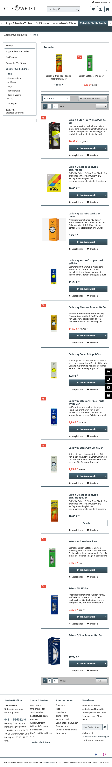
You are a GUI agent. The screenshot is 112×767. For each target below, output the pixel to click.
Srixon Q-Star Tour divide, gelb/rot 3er (83, 168)
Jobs (58, 708)
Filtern (50, 98)
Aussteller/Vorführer (16, 63)
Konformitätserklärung (41, 733)
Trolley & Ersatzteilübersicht (15, 111)
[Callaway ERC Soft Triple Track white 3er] (54, 417)
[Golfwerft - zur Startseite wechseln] (19, 8)
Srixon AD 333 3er (79, 588)
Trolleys (10, 45)
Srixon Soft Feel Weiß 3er (91, 75)
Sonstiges (12, 103)
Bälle (9, 73)
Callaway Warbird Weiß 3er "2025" (84, 215)
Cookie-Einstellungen (66, 729)
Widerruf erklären (41, 742)
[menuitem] (63, 9)
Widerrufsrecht (37, 722)
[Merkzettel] (93, 9)
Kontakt (34, 719)
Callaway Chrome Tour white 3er (88, 307)
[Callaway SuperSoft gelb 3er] (54, 370)
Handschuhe (13, 90)
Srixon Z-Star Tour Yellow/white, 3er (87, 121)
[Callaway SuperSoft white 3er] (54, 464)
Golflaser (11, 82)
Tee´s (10, 99)
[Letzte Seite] (55, 106)
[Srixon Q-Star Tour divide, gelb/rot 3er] (54, 183)
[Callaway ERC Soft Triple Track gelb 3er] (54, 276)
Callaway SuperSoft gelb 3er (85, 354)
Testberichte (62, 715)
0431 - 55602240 (15, 719)
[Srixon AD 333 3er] (54, 604)
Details (86, 523)
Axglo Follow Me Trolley (17, 51)
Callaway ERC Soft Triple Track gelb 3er (86, 262)
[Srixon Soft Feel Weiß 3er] (91, 63)
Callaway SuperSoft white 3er (86, 447)
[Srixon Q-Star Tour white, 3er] (54, 651)
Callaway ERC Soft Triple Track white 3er (86, 402)
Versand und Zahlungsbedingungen (67, 721)
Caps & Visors (14, 95)
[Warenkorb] (107, 9)
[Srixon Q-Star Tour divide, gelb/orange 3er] (59, 63)
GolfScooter (11, 57)
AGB (32, 736)
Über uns (60, 705)
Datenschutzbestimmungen (95, 736)
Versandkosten (49, 762)
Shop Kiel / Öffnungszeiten (37, 707)
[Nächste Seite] (50, 106)
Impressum (61, 733)
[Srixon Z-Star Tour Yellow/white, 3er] (54, 136)
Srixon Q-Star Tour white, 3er (85, 635)
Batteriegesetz (37, 729)
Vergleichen (77, 155)
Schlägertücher (14, 78)
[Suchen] (77, 9)
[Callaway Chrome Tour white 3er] (54, 323)
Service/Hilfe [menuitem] (101, 2)
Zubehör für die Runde (17, 68)
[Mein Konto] (100, 9)
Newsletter (61, 712)
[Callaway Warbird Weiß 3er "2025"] (54, 229)
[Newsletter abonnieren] (104, 727)
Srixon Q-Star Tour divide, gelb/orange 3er (58, 77)
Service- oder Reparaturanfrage (39, 714)
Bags (9, 86)
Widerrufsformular (39, 726)
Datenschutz (62, 726)
